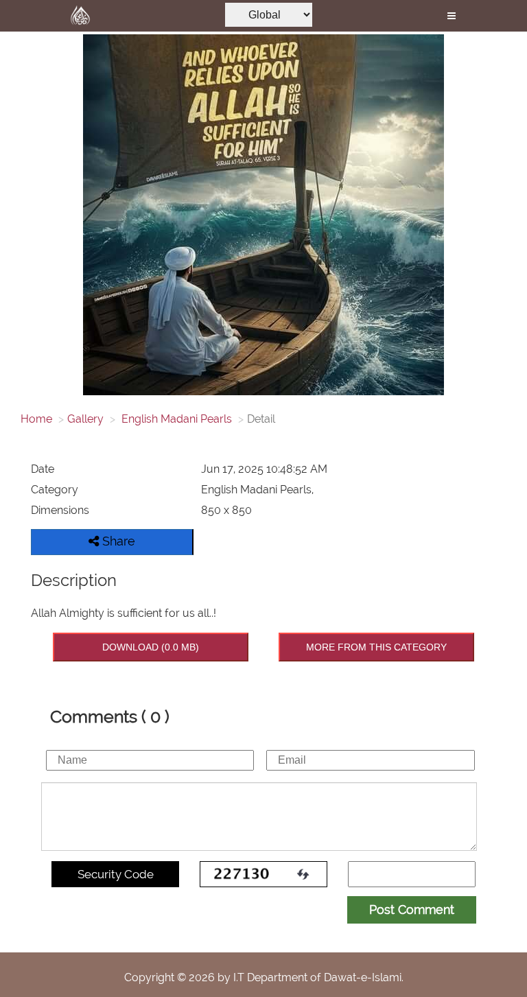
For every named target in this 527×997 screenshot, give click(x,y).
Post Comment (411, 909)
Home (36, 418)
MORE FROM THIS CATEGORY (376, 647)
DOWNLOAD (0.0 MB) (150, 647)
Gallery (85, 418)
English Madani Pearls (175, 418)
